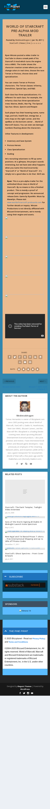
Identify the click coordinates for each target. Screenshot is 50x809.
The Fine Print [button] (18, 631)
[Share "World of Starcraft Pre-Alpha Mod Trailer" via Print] (30, 362)
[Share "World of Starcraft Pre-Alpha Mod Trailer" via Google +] (19, 357)
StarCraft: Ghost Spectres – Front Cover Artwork (24, 554)
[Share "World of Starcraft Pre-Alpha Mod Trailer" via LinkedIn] (35, 357)
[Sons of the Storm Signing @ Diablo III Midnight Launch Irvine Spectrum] (25, 517)
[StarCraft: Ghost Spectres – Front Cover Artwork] (25, 549)
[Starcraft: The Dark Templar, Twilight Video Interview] (25, 492)
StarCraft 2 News (17, 43)
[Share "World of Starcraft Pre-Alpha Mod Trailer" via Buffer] (40, 357)
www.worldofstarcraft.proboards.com (24, 202)
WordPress (25, 689)
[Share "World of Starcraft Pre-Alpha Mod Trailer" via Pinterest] (30, 357)
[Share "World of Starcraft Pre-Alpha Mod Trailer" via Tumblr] (25, 357)
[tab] (25, 576)
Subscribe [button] (16, 576)
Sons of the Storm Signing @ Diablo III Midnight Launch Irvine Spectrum (23, 523)
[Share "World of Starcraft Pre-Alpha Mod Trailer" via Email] (25, 362)
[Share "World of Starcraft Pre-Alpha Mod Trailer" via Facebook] (9, 357)
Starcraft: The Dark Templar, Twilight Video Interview (23, 508)
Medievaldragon (22, 40)
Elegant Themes (24, 686)
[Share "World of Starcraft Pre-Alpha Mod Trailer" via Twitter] (14, 357)
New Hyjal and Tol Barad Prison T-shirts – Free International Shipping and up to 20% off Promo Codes (24, 538)
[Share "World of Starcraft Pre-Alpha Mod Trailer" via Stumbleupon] (19, 362)
